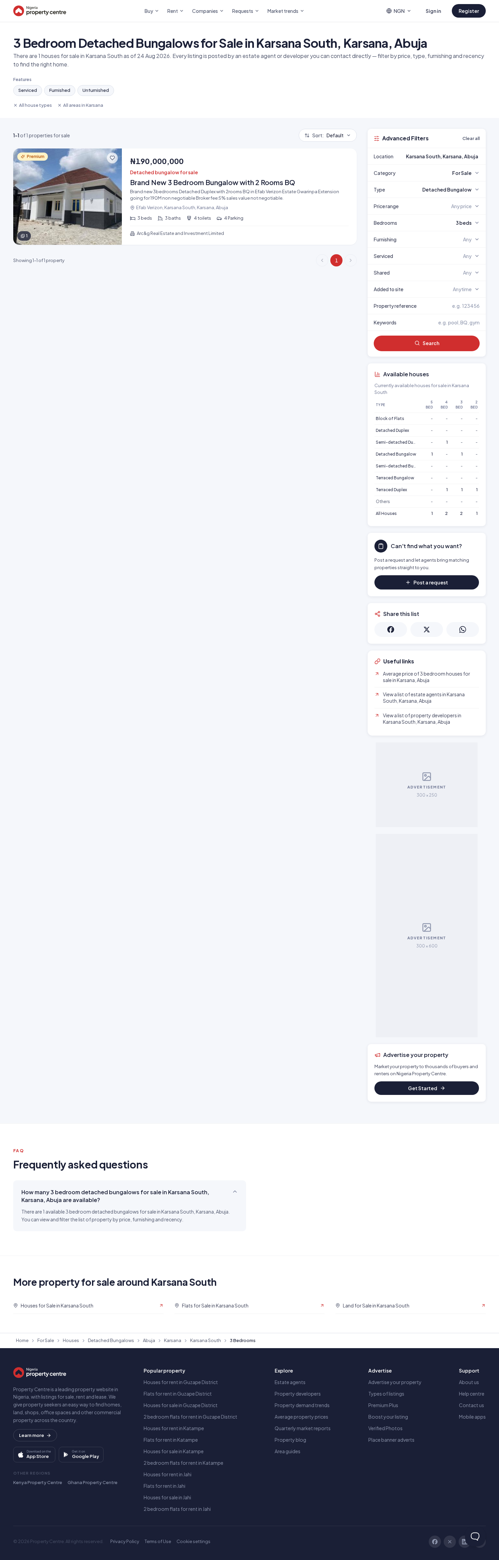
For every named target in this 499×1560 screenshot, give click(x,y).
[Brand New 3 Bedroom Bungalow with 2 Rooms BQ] (185, 196)
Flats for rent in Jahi (164, 1486)
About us (469, 1382)
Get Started (422, 1088)
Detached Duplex (392, 430)
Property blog (290, 1440)
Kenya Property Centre (37, 1482)
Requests (242, 11)
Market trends (282, 11)
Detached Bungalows (111, 1340)
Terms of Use (158, 1541)
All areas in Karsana (83, 105)
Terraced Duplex (391, 489)
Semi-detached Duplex (398, 442)
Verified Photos (385, 1428)
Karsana (172, 1340)
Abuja (149, 1340)
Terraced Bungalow (395, 477)
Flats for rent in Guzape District (178, 1394)
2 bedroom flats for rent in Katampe (183, 1463)
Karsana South (205, 1340)
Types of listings (386, 1394)
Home (22, 1340)
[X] (450, 1542)
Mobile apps (472, 1417)
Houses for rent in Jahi (167, 1474)
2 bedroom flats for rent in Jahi (177, 1509)
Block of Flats (390, 418)
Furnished (59, 90)
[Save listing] (112, 158)
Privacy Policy (124, 1541)
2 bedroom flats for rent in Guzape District (190, 1417)
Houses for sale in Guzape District (181, 1405)
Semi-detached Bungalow (402, 465)
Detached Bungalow (396, 454)
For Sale (45, 1340)
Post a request (430, 582)
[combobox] (443, 156)
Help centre (471, 1394)
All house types (35, 105)
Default (328, 135)
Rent (172, 11)
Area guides (287, 1451)
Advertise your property (395, 1382)
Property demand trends (302, 1405)
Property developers (298, 1394)
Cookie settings (193, 1541)
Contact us (471, 1405)
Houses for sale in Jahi (167, 1497)
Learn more (31, 1435)
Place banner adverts (391, 1440)
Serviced (27, 90)
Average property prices (301, 1417)
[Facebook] (435, 1542)
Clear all (471, 138)
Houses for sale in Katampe (174, 1451)
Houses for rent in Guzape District (181, 1382)
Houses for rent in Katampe (174, 1428)
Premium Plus (383, 1405)
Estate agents (290, 1382)
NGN (399, 11)
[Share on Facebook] (390, 629)
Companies (205, 11)
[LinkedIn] (465, 1542)
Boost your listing (388, 1417)
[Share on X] (426, 629)
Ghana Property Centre (92, 1482)
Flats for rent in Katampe (171, 1440)
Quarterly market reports (303, 1428)
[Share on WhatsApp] (462, 629)
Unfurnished (95, 90)
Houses (71, 1340)
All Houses (386, 513)
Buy (149, 11)
